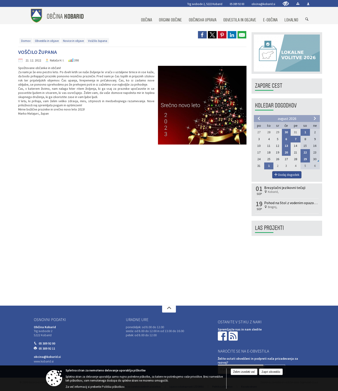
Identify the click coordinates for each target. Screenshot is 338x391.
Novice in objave (73, 41)
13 (286, 146)
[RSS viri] (234, 336)
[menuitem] (146, 15)
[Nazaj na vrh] (169, 309)
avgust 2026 (287, 118)
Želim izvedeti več (244, 372)
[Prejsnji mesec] (259, 118)
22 (305, 152)
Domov (26, 41)
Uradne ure (137, 319)
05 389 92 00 (237, 4)
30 (286, 132)
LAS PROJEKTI (269, 228)
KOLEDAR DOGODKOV (276, 105)
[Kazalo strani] (297, 3)
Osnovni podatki (50, 319)
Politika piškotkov (113, 387)
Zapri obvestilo (270, 372)
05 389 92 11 (47, 348)
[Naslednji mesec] (315, 118)
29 (305, 159)
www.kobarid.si (44, 361)
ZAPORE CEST (268, 86)
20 (286, 152)
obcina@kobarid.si (263, 4)
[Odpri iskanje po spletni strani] (307, 19)
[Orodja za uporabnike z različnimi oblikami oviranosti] (286, 3)
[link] (202, 34)
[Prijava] (308, 3)
